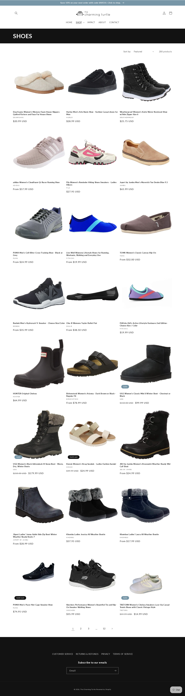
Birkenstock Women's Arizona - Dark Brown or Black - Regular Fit (91, 394)
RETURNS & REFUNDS (87, 654)
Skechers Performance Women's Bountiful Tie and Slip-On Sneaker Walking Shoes (91, 606)
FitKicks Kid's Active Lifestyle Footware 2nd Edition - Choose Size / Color (144, 324)
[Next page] (112, 628)
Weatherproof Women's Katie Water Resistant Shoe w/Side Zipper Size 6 (143, 113)
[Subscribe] (115, 670)
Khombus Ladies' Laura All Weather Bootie (139, 534)
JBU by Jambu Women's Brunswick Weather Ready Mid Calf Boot (145, 465)
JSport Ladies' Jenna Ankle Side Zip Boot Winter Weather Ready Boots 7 (35, 535)
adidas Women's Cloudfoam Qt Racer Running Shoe (36, 182)
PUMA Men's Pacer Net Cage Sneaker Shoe (33, 605)
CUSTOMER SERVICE (62, 654)
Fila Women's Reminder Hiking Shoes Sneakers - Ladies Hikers (91, 183)
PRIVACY (105, 654)
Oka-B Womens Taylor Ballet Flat (81, 323)
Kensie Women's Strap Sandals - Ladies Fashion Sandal (91, 464)
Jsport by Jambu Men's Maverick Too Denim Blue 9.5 (144, 182)
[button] (16, 13)
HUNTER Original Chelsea (25, 393)
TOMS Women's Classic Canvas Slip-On (138, 253)
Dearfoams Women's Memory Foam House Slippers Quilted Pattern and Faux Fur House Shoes (36, 113)
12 (104, 628)
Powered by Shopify (103, 689)
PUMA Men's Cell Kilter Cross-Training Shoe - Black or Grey (38, 254)
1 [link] (73, 628)
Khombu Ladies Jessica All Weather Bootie (85, 534)
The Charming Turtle (88, 689)
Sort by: (127, 51)
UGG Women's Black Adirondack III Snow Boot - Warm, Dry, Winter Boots (38, 465)
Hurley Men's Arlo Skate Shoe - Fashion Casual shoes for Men (92, 113)
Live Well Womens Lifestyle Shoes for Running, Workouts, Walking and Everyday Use (87, 254)
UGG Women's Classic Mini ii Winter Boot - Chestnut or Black (145, 394)
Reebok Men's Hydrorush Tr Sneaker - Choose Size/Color (39, 323)
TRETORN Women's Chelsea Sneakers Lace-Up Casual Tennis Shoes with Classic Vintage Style (145, 606)
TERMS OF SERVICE (123, 654)
